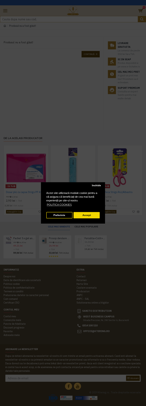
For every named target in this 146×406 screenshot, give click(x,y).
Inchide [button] (96, 185)
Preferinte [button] (59, 215)
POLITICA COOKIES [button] (59, 204)
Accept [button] (86, 215)
